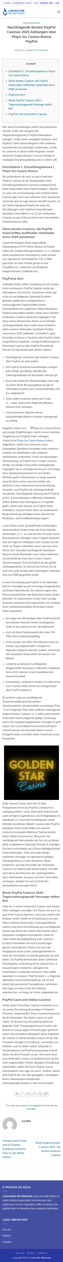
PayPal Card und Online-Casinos (28, 114)
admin (45, 50)
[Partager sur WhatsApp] (17, 1094)
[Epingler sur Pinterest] (40, 1094)
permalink (31, 1109)
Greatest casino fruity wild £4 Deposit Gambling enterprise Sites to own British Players (14, 1148)
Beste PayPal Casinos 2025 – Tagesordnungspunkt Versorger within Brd (30, 104)
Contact (6, 1242)
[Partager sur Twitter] (28, 1094)
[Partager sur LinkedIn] (46, 1094)
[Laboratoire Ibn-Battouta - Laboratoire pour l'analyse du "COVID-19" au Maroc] (18, 11)
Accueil (6, 1229)
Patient (6, 1235)
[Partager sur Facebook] (22, 1094)
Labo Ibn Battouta (41, 1257)
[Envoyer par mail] (34, 1094)
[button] (59, 12)
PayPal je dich (17, 94)
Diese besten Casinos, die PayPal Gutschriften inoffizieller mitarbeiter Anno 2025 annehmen (32, 85)
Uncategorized (31, 23)
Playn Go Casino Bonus (31, 440)
